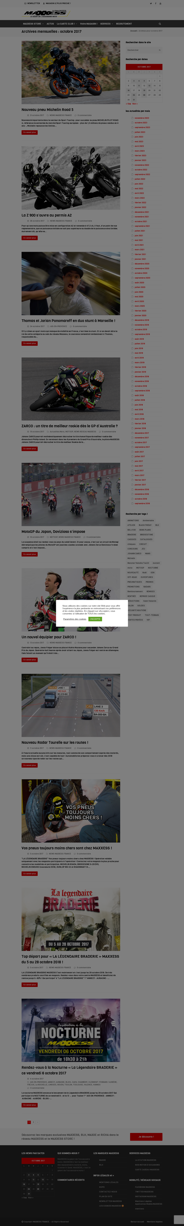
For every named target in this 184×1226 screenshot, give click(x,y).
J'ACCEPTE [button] (95, 619)
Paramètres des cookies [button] (74, 619)
